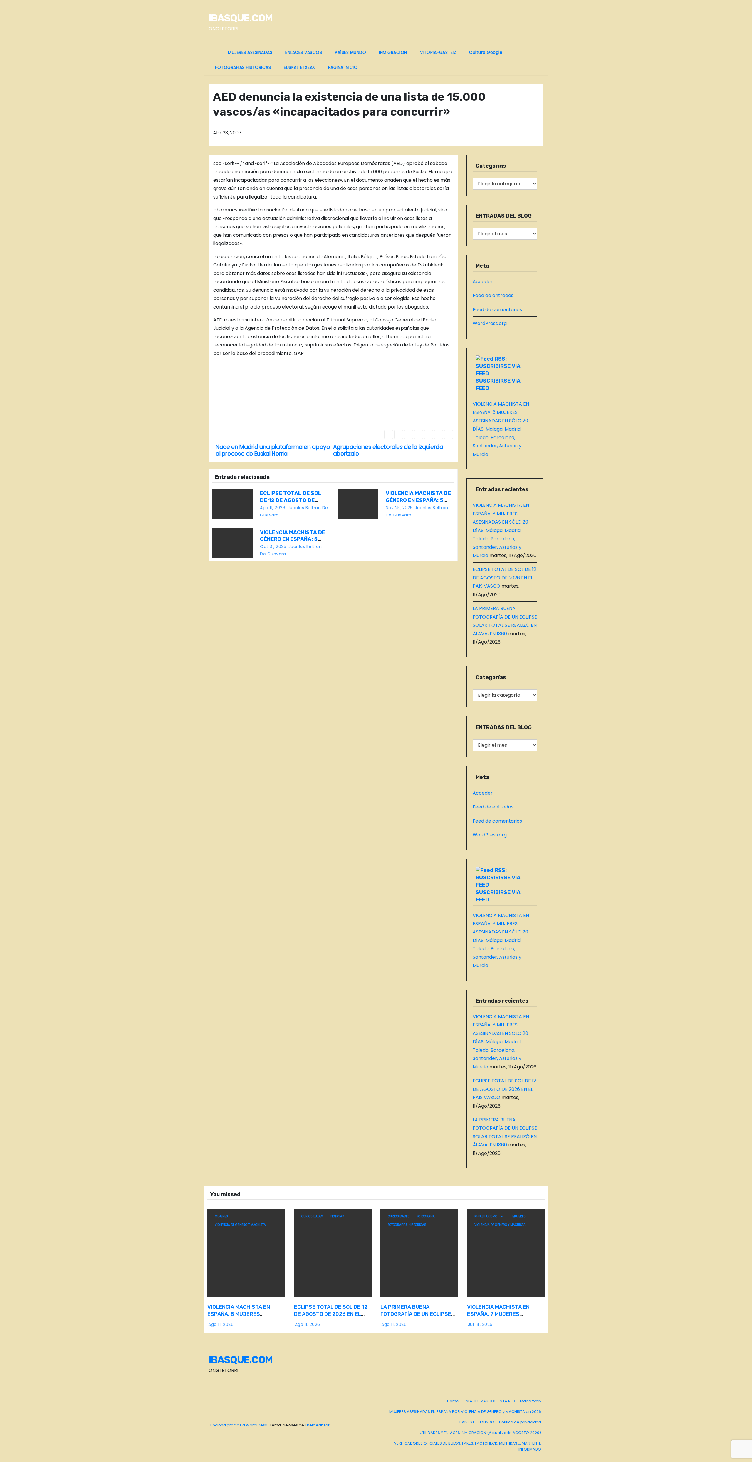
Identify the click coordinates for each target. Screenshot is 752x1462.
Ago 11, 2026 (272, 508)
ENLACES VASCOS (303, 52)
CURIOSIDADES (312, 1216)
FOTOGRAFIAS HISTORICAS (243, 67)
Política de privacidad (520, 1422)
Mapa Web (530, 1401)
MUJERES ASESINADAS (250, 52)
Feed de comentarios (497, 309)
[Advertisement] (272, 394)
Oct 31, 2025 (273, 546)
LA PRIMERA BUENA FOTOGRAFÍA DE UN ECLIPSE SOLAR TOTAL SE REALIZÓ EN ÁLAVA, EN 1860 (417, 1317)
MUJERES (221, 1216)
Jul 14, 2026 (480, 1324)
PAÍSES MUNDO (350, 52)
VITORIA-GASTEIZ (438, 52)
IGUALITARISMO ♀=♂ (489, 1216)
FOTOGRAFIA (426, 1216)
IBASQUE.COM (240, 18)
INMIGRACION (393, 52)
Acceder (483, 281)
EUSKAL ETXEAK (299, 67)
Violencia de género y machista (240, 1225)
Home (453, 1401)
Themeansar (317, 1425)
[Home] (215, 49)
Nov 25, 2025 (399, 508)
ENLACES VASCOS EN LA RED (489, 1401)
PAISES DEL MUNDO (476, 1422)
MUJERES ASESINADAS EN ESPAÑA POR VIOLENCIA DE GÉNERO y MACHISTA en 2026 (465, 1411)
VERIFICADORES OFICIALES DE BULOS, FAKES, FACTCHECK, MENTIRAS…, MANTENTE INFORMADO (467, 1446)
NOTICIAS (337, 1216)
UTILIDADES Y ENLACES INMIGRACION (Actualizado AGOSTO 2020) (480, 1433)
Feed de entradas (493, 295)
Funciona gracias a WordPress (238, 1425)
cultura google (485, 52)
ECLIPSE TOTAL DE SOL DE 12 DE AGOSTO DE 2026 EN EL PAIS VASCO (291, 500)
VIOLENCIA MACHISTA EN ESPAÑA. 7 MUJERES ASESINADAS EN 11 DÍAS (498, 1314)
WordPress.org (490, 323)
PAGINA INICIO (343, 67)
